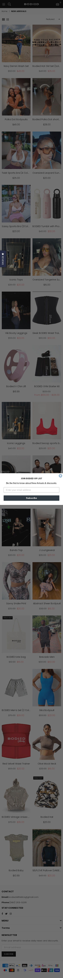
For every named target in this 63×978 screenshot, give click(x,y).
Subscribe (31, 498)
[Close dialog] (60, 475)
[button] (3, 258)
